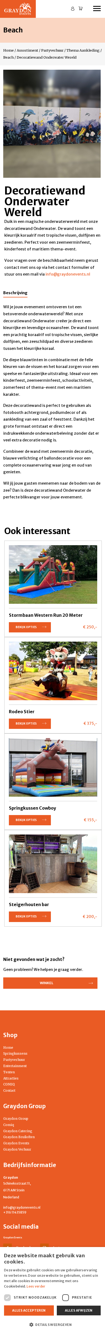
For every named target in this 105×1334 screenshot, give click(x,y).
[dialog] (52, 1290)
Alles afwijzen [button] (79, 1310)
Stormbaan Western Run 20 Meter (46, 615)
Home (8, 50)
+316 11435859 (14, 1212)
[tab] (15, 294)
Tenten (9, 1072)
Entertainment (15, 1066)
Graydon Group (15, 1119)
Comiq (8, 1125)
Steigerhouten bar (29, 904)
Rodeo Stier (21, 711)
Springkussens (15, 1053)
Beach (8, 57)
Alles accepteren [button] (29, 1310)
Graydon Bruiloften (19, 1137)
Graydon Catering (17, 1131)
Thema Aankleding (83, 50)
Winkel (46, 983)
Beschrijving (15, 292)
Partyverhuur (52, 50)
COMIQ (9, 1084)
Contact (9, 1090)
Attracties (11, 1078)
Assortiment (27, 50)
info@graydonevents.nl (21, 1207)
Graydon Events (16, 1143)
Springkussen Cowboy (32, 808)
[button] (52, 1324)
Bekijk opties (26, 627)
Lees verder (36, 1286)
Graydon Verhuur (17, 1149)
